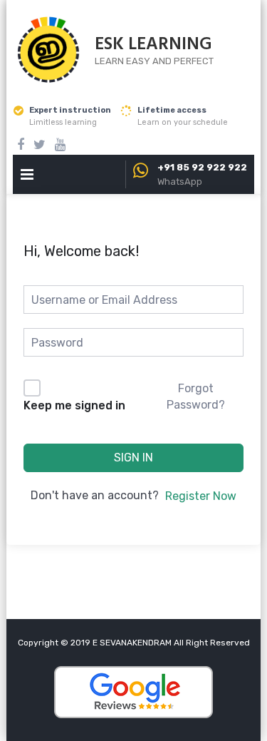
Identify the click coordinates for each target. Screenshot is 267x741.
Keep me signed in (74, 405)
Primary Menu (27, 177)
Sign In (133, 457)
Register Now (200, 496)
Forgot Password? (196, 396)
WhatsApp (179, 181)
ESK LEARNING (153, 45)
